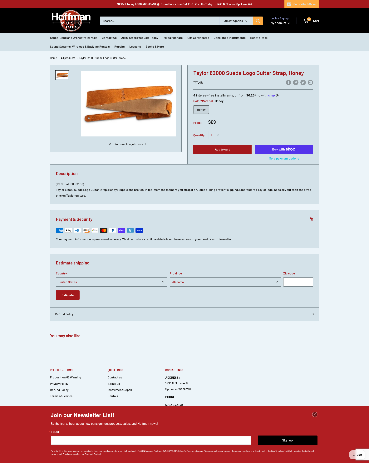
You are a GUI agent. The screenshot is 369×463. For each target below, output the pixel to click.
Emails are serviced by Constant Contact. (82, 454)
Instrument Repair (120, 390)
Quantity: (199, 135)
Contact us (115, 377)
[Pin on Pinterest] (295, 82)
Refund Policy (64, 314)
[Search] (258, 21)
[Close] (314, 414)
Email (55, 432)
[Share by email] (310, 82)
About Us (114, 383)
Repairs (119, 46)
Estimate (68, 295)
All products (68, 58)
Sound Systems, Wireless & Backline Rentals (80, 46)
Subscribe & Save (304, 4)
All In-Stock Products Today (139, 37)
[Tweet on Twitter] (303, 82)
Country (61, 273)
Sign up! (287, 440)
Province (176, 273)
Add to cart (222, 149)
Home (53, 58)
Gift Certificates (198, 37)
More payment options (284, 158)
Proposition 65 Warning (65, 377)
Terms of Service (61, 396)
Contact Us (109, 37)
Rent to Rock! (259, 37)
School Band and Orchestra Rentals (73, 37)
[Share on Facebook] (288, 82)
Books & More (154, 46)
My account (278, 23)
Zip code (289, 273)
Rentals (113, 396)
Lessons (135, 46)
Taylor (198, 82)
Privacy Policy (59, 383)
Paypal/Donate (173, 37)
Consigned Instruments (230, 37)
